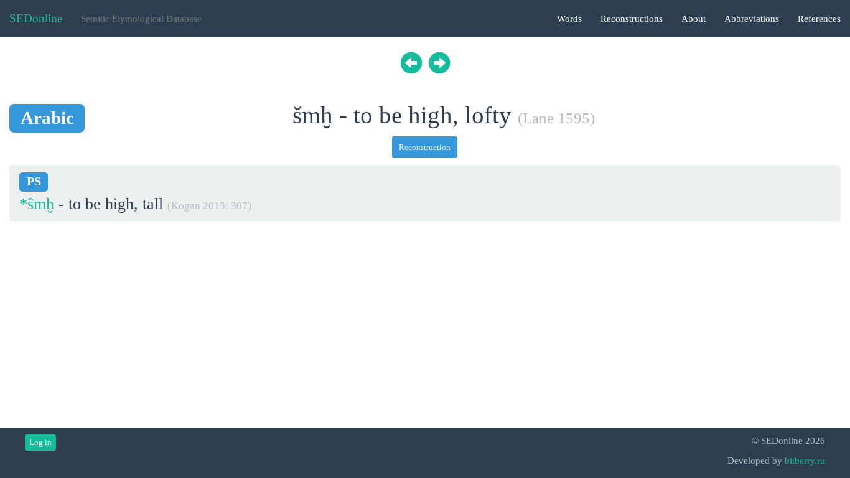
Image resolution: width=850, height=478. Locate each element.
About (693, 19)
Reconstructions (631, 19)
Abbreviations (751, 19)
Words (569, 19)
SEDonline (35, 18)
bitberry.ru (805, 461)
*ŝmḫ (36, 204)
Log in (40, 442)
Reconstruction (425, 147)
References (819, 19)
